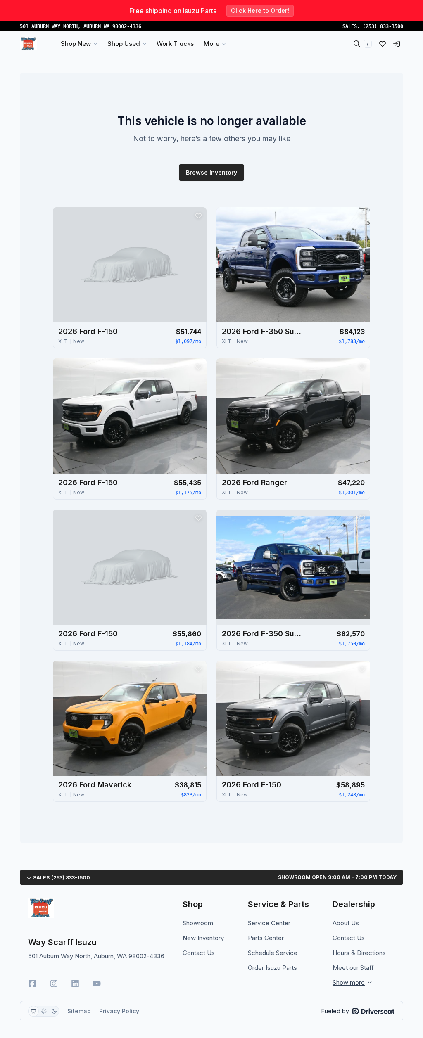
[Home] (28, 43)
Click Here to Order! (260, 10)
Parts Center (266, 938)
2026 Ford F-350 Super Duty (263, 331)
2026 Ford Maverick (94, 784)
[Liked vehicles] (382, 43)
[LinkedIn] (75, 983)
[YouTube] (97, 983)
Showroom (198, 923)
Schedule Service (272, 953)
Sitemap (79, 1010)
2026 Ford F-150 (88, 331)
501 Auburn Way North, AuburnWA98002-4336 (80, 26)
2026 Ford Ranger (254, 482)
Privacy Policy (119, 1010)
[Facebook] (32, 983)
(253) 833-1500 (383, 26)
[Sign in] (396, 43)
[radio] (33, 1011)
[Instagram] (54, 983)
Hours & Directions (359, 953)
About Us (346, 923)
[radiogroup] (44, 1011)
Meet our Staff (353, 968)
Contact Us (199, 953)
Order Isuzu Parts (272, 968)
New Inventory (203, 938)
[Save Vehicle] (198, 215)
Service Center (269, 923)
